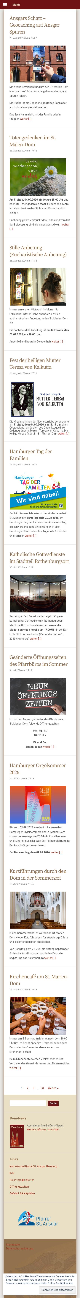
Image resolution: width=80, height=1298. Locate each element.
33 (42, 1088)
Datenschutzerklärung (19, 1248)
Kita (12, 1173)
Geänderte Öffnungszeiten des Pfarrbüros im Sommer (38, 660)
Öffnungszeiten (19, 1186)
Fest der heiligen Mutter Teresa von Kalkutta (34, 363)
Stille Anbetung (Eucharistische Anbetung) (38, 251)
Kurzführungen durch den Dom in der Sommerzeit (37, 874)
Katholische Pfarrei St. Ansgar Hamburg (33, 1166)
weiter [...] (25, 118)
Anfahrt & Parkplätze (22, 1193)
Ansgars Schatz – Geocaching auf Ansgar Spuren (34, 25)
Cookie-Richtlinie (64, 1283)
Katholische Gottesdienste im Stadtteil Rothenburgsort (39, 557)
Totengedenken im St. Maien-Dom (32, 141)
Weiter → (53, 1088)
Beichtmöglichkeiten (22, 1179)
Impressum (13, 1244)
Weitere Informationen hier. (43, 1129)
